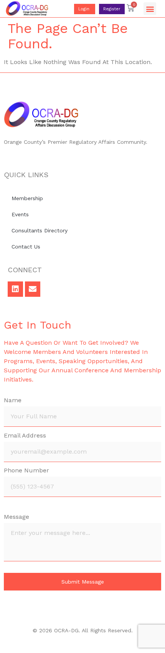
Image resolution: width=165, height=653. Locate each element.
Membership (27, 198)
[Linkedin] (15, 289)
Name (12, 400)
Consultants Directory (40, 230)
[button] (150, 8)
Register (111, 9)
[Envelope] (32, 289)
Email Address (25, 436)
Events (20, 214)
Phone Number (26, 470)
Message (16, 517)
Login (84, 9)
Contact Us (26, 246)
